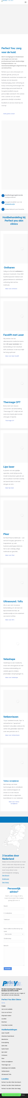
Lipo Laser (4, 1052)
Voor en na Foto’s (6, 1012)
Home (3, 1003)
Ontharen (4, 1055)
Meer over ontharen (11, 289)
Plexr (2, 1058)
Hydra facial (5, 1049)
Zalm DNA (4, 1046)
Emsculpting (5, 1042)
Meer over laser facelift (12, 356)
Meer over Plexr (10, 555)
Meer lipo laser (9, 488)
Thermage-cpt (5, 1065)
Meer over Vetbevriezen (12, 735)
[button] (11, 1094)
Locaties (3, 1019)
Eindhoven (5, 879)
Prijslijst (3, 1006)
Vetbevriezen (5, 1071)
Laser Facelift (5, 1033)
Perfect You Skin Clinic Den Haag (10, 1088)
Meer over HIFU (9, 620)
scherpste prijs (10, 204)
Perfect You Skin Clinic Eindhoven (11, 1085)
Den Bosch (5, 875)
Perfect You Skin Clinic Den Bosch (11, 1082)
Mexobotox (4, 1039)
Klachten (4, 1022)
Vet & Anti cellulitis (6, 1009)
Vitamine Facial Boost (7, 1036)
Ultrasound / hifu (6, 1074)
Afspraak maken (6, 1015)
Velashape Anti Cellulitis (8, 1068)
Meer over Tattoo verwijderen (14, 802)
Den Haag (5, 882)
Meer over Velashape (11, 677)
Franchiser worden (7, 1025)
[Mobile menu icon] (26, 2)
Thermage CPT (9, 420)
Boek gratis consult (9, 114)
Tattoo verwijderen (7, 1061)
